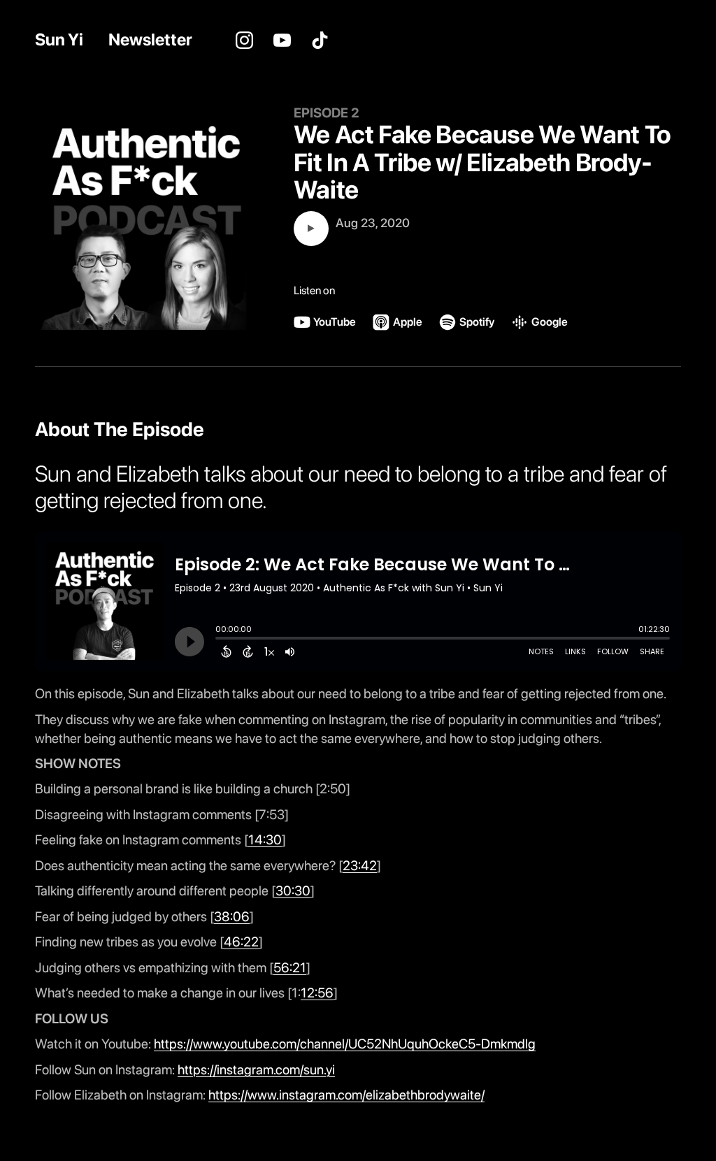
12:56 (317, 993)
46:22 (241, 942)
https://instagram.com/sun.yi (256, 1070)
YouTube (282, 39)
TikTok (320, 39)
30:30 (292, 891)
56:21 (289, 968)
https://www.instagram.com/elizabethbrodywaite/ (346, 1095)
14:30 (265, 840)
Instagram (244, 39)
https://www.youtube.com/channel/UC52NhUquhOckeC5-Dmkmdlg (345, 1044)
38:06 (232, 917)
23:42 (360, 866)
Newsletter (150, 39)
